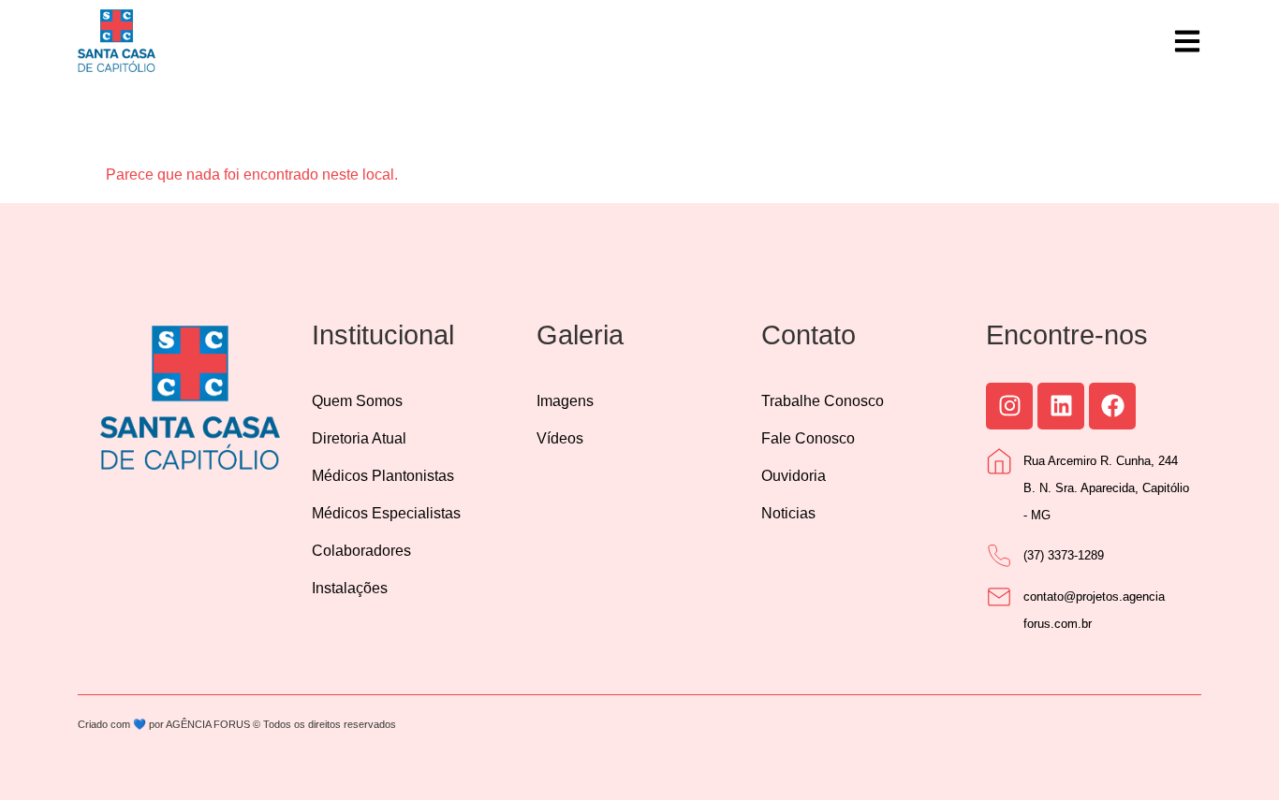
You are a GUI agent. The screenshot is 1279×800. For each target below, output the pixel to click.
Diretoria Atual (359, 438)
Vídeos (560, 438)
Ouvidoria (793, 476)
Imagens (565, 401)
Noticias (788, 513)
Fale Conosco (808, 438)
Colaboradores (361, 551)
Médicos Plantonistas (383, 476)
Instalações (350, 588)
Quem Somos (357, 401)
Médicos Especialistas (386, 513)
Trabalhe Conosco (822, 401)
